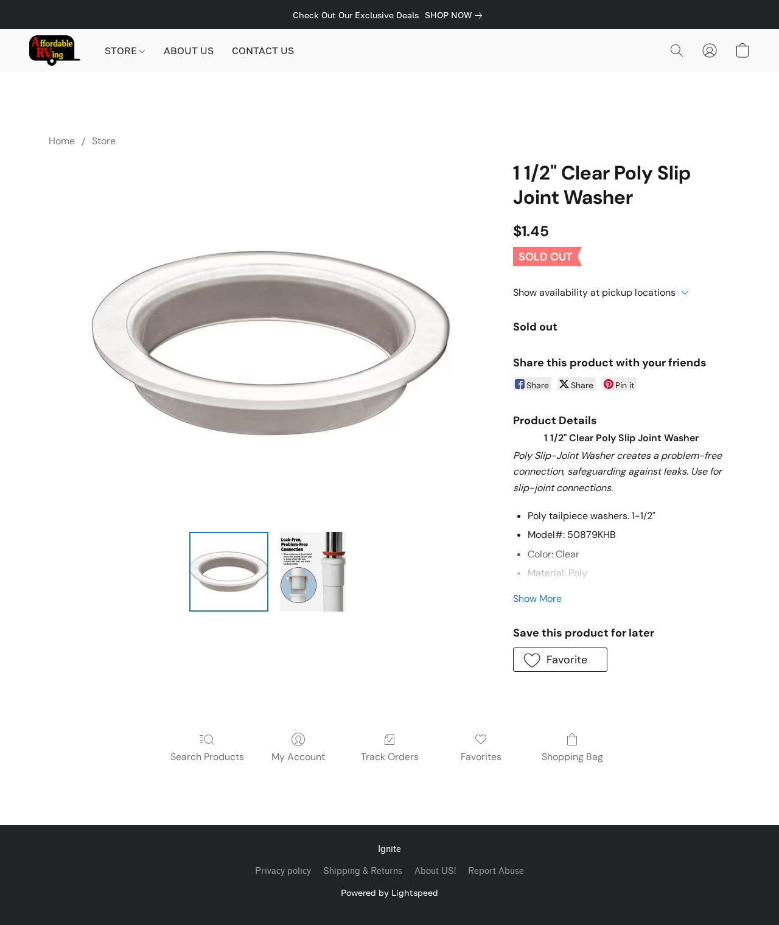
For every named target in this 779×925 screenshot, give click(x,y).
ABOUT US (189, 50)
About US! (435, 871)
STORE (122, 50)
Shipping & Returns (362, 871)
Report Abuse (496, 871)
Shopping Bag (572, 756)
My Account (298, 756)
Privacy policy (283, 871)
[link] (456, 15)
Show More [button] (537, 598)
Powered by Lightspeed (389, 892)
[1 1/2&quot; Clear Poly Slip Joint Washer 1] (312, 571)
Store (104, 140)
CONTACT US (263, 50)
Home (62, 140)
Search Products (207, 756)
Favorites (481, 756)
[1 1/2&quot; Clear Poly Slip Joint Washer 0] (228, 571)
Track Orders (390, 756)
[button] (54, 50)
